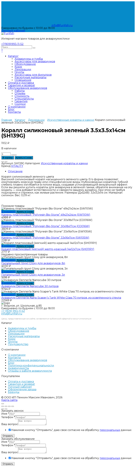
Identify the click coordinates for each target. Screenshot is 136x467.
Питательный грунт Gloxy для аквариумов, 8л (33, 263)
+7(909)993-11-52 (12, 44)
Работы (20, 90)
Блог (11, 109)
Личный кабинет (20, 386)
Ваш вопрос (9, 424)
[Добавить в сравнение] (6, 161)
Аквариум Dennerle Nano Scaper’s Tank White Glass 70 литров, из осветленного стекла (61, 297)
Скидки (20, 104)
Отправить (8, 436)
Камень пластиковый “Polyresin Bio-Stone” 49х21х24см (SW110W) (45, 214)
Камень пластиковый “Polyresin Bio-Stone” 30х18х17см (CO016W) (45, 226)
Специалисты (24, 98)
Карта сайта (9, 400)
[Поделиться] (6, 406)
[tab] (71, 171)
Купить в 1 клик (24, 157)
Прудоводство (18, 344)
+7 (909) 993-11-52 (13, 311)
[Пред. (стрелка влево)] (2, 408)
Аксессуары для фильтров (33, 74)
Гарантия (21, 101)
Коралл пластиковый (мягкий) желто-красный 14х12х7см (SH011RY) (47, 249)
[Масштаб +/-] (12, 406)
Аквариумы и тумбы (29, 58)
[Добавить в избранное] (2, 161)
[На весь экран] (9, 406)
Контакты (14, 112)
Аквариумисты (18, 368)
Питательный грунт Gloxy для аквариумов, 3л (33, 274)
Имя (5, 413)
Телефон (8, 417)
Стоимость (22, 96)
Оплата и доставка (21, 82)
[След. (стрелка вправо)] (6, 408)
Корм (18, 66)
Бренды (13, 392)
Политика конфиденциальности (31, 365)
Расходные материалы (30, 77)
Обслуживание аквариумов (27, 88)
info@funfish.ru (62, 25)
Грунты (19, 72)
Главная (6, 120)
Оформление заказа (22, 389)
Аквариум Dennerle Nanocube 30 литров (30, 286)
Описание (15, 171)
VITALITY (17, 166)
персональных (110, 430)
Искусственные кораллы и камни (70, 120)
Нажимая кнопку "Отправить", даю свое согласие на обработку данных (71, 430)
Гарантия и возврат (21, 85)
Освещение (23, 80)
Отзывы (20, 93)
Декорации (23, 69)
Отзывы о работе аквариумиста (30, 370)
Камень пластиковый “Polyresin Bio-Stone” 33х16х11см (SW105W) (45, 237)
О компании (17, 106)
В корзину (8, 157)
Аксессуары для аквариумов (35, 61)
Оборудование (25, 64)
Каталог (13, 56)
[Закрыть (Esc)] (2, 406)
